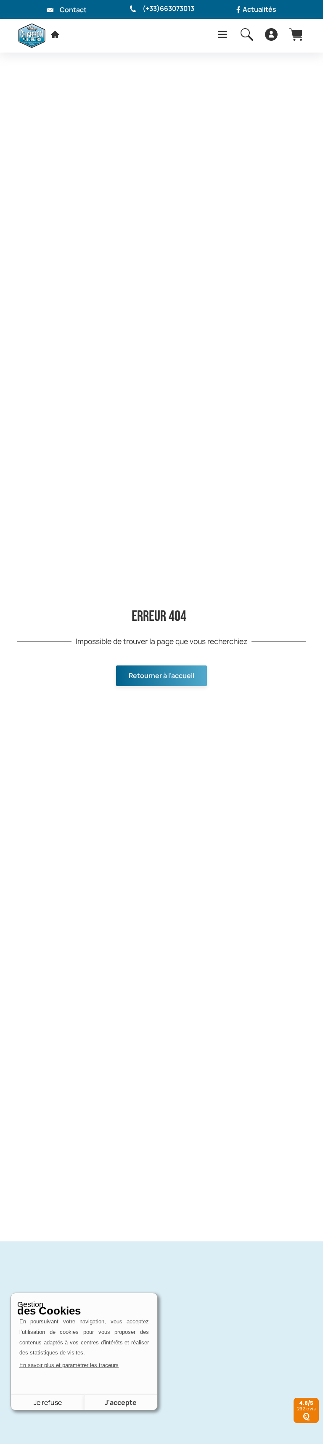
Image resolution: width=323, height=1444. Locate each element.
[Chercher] (247, 34)
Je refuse (48, 1402)
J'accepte (121, 1402)
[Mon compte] (271, 34)
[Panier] (295, 34)
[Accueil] (55, 34)
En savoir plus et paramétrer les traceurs (69, 1365)
